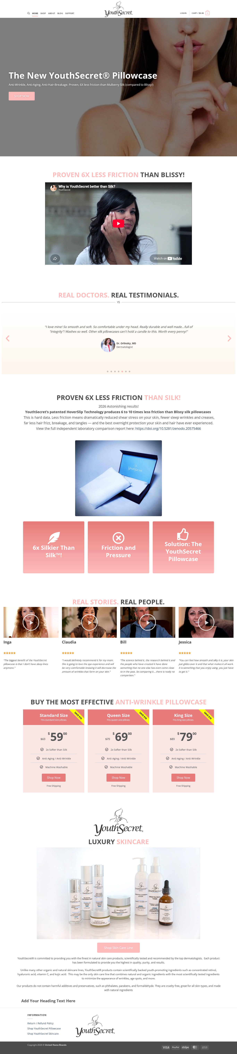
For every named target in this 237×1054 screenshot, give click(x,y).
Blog (60, 13)
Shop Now (53, 778)
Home (35, 13)
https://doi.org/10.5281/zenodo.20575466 (168, 428)
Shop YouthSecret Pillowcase (44, 1028)
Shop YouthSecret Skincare (43, 1033)
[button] (183, 13)
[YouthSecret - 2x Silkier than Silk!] (118, 9)
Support (69, 13)
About (51, 13)
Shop (43, 13)
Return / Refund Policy (40, 1023)
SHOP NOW (21, 96)
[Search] (28, 13)
